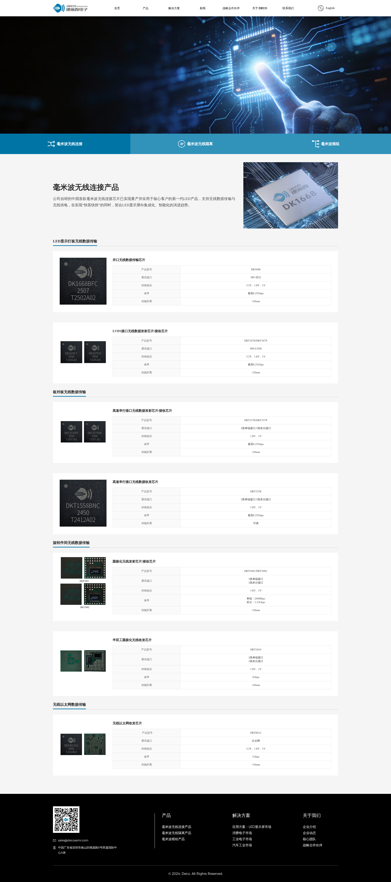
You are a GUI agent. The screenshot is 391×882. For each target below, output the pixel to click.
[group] (195, 75)
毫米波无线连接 (69, 144)
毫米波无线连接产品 (176, 827)
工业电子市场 (242, 839)
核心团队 (309, 839)
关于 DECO (259, 8)
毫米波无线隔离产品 (176, 833)
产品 (145, 8)
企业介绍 (309, 827)
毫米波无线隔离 (200, 144)
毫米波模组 (330, 144)
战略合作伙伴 (231, 8)
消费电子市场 (242, 833)
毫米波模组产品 (173, 839)
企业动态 (309, 833)
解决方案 (174, 8)
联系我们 (288, 8)
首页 (117, 8)
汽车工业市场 (242, 845)
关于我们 (312, 815)
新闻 (202, 8)
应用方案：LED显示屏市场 (251, 827)
